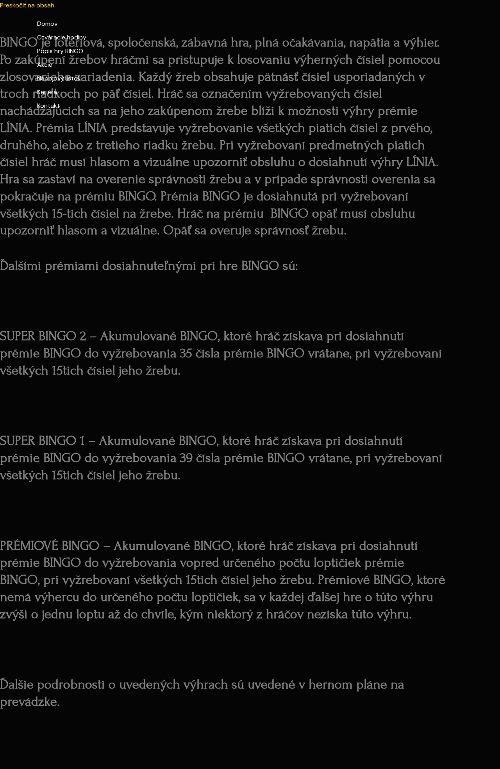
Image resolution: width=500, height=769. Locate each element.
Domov (47, 24)
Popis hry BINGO (60, 51)
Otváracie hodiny (61, 37)
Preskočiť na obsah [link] (27, 5)
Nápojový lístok (59, 78)
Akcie (44, 65)
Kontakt (48, 106)
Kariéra (47, 92)
